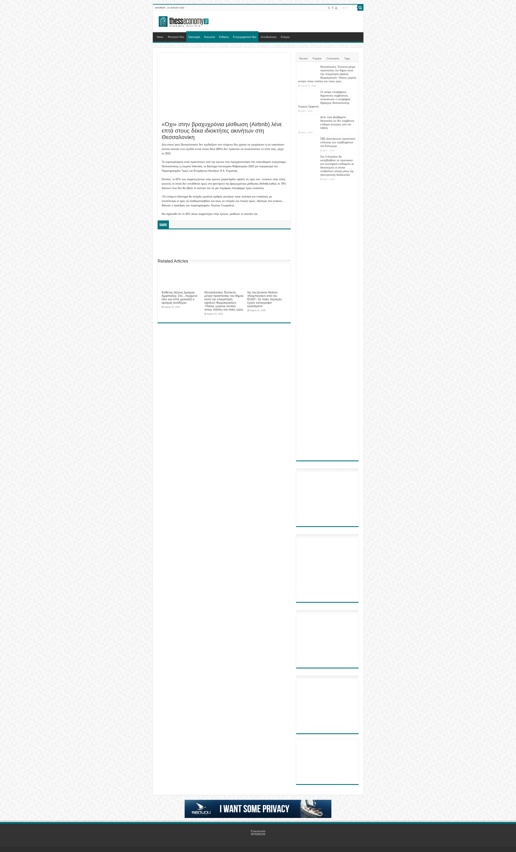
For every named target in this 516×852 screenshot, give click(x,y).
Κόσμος (285, 36)
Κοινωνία (209, 36)
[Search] (360, 8)
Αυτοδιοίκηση (268, 36)
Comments (333, 58)
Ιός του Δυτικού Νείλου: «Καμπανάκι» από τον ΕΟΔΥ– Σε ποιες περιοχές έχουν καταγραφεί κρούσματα (264, 299)
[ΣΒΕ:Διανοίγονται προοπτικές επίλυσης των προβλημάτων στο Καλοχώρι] (308, 142)
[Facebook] (332, 7)
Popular (317, 58)
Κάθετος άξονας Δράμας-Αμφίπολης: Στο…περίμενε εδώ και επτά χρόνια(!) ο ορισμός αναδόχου (180, 297)
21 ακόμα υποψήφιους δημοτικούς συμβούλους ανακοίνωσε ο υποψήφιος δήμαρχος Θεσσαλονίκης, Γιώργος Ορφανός (324, 99)
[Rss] (329, 7)
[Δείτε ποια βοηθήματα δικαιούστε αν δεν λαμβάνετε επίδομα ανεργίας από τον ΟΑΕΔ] (308, 122)
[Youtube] (336, 7)
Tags (347, 58)
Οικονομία (194, 36)
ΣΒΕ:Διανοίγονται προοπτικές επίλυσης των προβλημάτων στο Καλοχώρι (337, 142)
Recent (303, 58)
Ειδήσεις (224, 36)
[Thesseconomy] (184, 21)
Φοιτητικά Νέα (176, 36)
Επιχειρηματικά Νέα (244, 36)
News (160, 36)
